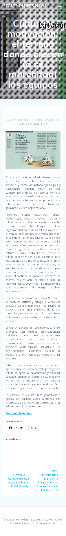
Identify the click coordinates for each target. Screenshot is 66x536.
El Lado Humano (43, 120)
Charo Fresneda (18, 120)
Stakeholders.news (24, 6)
